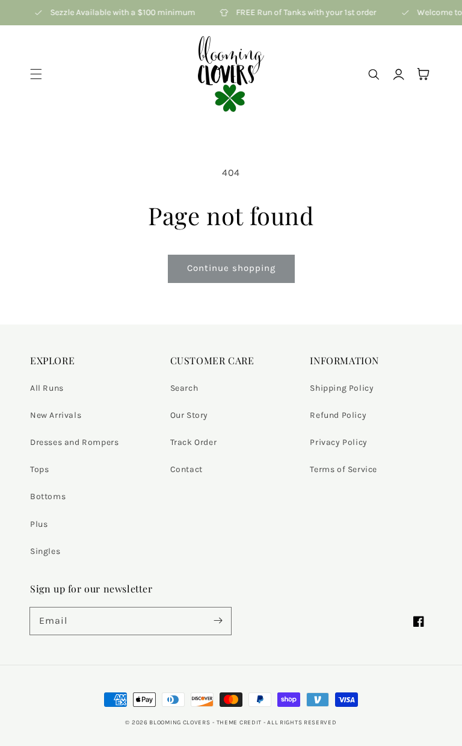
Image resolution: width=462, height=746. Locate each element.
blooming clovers (179, 722)
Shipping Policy (342, 388)
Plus (39, 524)
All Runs (47, 388)
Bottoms (48, 496)
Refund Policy (338, 415)
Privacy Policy (338, 442)
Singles (45, 551)
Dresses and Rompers (74, 442)
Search (184, 388)
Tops (39, 469)
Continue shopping (231, 268)
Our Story (189, 415)
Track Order (193, 442)
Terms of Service (343, 469)
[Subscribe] (218, 621)
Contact (186, 469)
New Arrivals (55, 415)
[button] (36, 74)
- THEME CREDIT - (239, 722)
